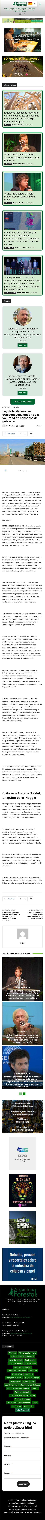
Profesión (8, 1464)
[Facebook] (40, 9)
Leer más (22, 345)
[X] (40, 4)
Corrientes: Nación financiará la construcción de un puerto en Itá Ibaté (35, 915)
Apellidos (8, 1455)
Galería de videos (10, 292)
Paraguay (8, 125)
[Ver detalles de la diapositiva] (22, 20)
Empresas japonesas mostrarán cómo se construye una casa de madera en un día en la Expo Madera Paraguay (21, 117)
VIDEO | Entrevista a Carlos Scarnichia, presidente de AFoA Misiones (21, 157)
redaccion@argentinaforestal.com (20, 1333)
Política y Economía (10, 407)
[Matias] (4, 426)
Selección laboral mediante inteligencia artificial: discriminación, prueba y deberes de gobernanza (22, 333)
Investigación (9, 247)
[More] (30, 433)
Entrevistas (8, 164)
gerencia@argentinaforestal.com (20, 1317)
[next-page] (24, 1093)
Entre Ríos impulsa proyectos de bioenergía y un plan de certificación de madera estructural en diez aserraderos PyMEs (22, 1038)
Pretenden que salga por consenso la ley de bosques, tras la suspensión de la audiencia (11, 916)
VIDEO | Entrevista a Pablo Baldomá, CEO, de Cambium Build (19, 196)
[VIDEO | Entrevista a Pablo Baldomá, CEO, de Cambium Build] (22, 182)
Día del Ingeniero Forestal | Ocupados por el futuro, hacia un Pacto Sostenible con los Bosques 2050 (22, 380)
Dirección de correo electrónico (16, 1438)
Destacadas (22, 1032)
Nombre (7, 1446)
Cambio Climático (22, 987)
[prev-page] (20, 1093)
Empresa (8, 1473)
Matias (12, 426)
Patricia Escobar (18, 125)
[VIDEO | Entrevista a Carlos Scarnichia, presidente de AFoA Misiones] (22, 143)
